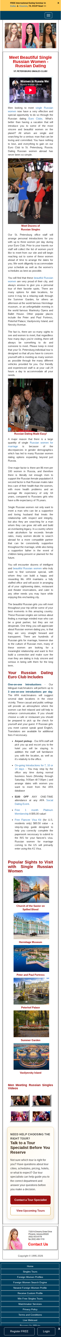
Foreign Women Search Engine (30, 1282)
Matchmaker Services (30, 1304)
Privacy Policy (30, 1309)
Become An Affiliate (30, 1325)
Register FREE (19, 1331)
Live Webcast (30, 1320)
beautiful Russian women (27, 568)
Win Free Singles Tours (30, 1298)
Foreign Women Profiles (30, 1277)
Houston (23, 6)
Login (46, 1331)
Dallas (13, 6)
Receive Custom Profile (30, 1293)
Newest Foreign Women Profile (30, 1287)
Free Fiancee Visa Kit (28, 819)
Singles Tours (30, 1271)
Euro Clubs (35, 118)
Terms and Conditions (30, 1314)
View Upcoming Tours (30, 1210)
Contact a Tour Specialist (30, 1199)
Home (30, 1266)
